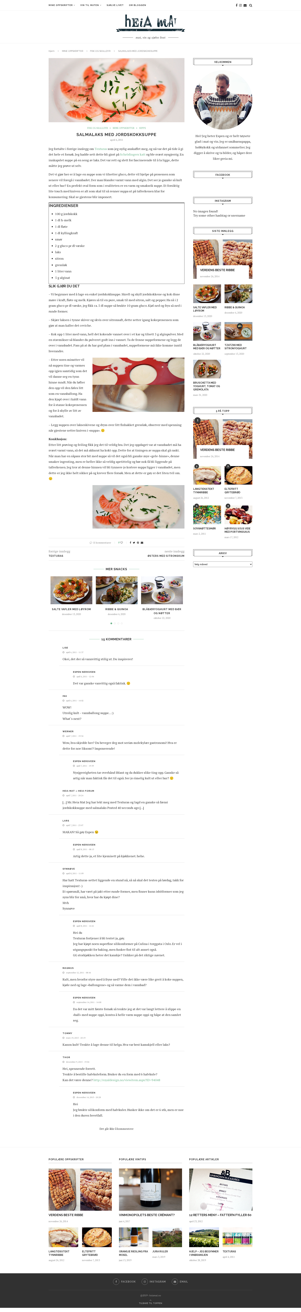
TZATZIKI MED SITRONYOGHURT (236, 347)
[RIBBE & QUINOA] (117, 590)
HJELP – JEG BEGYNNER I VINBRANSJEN (204, 1253)
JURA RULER (160, 1251)
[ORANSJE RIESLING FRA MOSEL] (134, 1237)
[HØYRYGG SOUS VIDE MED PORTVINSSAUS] (238, 515)
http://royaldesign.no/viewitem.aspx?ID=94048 (126, 1080)
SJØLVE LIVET (115, 5)
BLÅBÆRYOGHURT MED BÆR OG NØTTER (206, 347)
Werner (68, 731)
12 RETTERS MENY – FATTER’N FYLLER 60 (220, 1215)
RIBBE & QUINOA (116, 609)
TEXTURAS (229, 1251)
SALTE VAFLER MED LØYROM (71, 609)
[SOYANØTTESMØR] (207, 515)
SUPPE (142, 128)
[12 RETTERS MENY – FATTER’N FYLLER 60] (220, 1189)
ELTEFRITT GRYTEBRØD (232, 491)
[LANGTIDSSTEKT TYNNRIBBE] (207, 475)
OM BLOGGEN (137, 5)
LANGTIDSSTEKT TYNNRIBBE (203, 491)
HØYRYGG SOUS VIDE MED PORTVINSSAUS (237, 530)
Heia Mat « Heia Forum (78, 791)
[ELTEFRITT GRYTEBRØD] (238, 475)
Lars (66, 820)
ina (65, 696)
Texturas (101, 149)
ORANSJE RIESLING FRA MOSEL (133, 1253)
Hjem (52, 51)
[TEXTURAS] (237, 1237)
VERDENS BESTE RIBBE (217, 270)
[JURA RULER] (167, 1237)
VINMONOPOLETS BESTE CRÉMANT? (147, 1215)
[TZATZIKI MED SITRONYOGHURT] (238, 331)
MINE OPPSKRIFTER (61, 5)
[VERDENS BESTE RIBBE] (222, 259)
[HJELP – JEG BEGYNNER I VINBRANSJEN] (204, 1237)
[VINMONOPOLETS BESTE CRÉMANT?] (150, 1189)
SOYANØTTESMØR (204, 528)
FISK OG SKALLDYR (100, 51)
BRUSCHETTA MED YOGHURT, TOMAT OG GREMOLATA (206, 386)
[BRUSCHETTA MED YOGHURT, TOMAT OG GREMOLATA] (207, 369)
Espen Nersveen (84, 672)
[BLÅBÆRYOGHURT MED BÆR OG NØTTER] (162, 590)
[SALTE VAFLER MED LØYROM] (71, 590)
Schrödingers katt (132, 154)
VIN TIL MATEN (89, 5)
